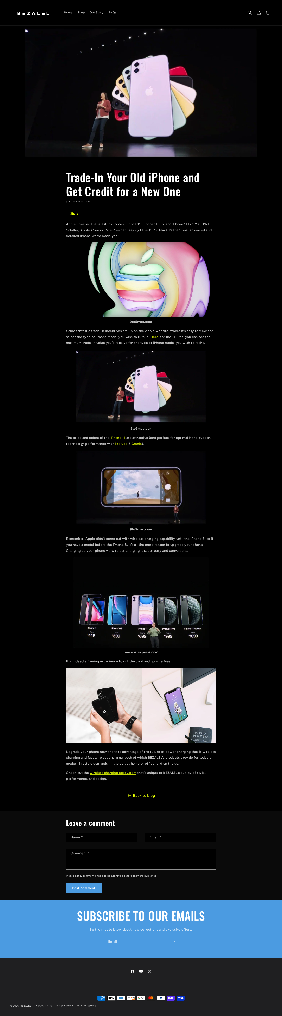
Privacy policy (64, 1005)
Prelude (121, 444)
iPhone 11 (117, 438)
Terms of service (86, 1005)
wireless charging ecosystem (113, 773)
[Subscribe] (173, 941)
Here (154, 337)
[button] (249, 12)
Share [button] (74, 213)
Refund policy (44, 1005)
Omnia (137, 444)
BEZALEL (25, 1005)
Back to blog (144, 795)
